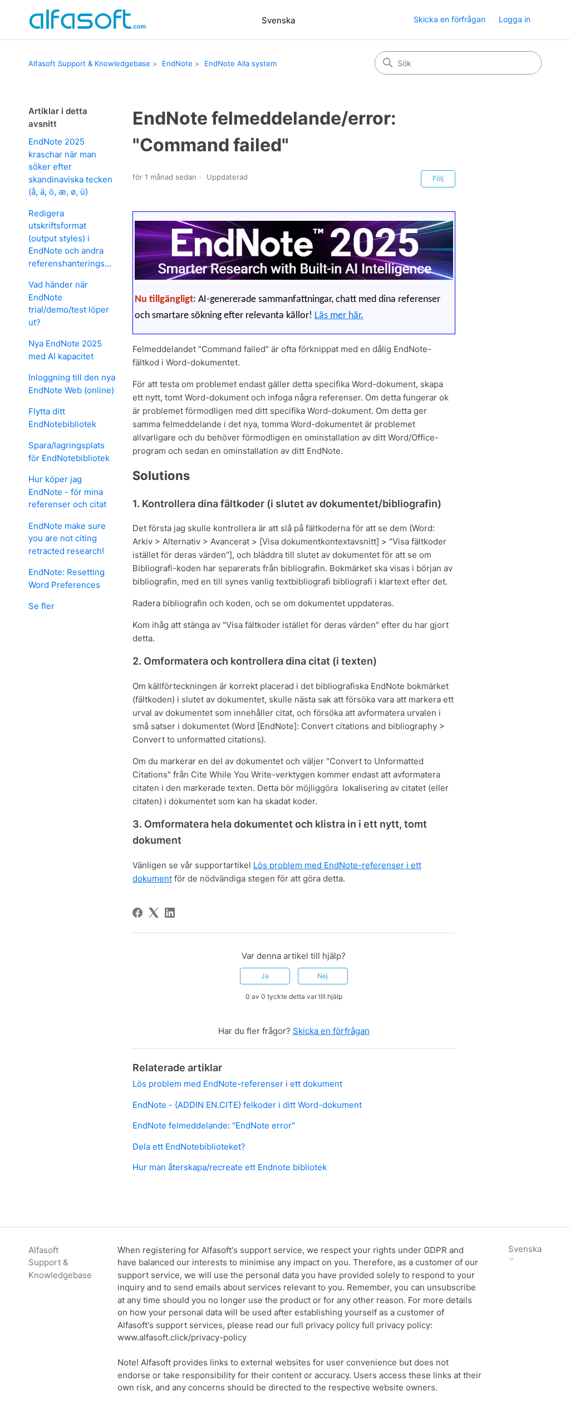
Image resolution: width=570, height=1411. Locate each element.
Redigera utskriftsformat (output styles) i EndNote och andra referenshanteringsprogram (72, 238)
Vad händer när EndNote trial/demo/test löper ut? (68, 303)
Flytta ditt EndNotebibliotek (62, 417)
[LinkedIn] (170, 913)
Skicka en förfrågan (449, 19)
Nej (322, 976)
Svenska (278, 20)
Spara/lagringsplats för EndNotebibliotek (69, 451)
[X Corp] (154, 913)
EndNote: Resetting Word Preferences (66, 578)
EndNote (177, 63)
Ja (265, 976)
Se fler (41, 606)
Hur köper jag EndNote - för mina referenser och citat (67, 491)
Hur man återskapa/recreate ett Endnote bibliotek (229, 1167)
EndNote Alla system (240, 63)
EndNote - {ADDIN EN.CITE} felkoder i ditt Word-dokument (247, 1105)
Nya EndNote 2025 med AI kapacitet (65, 350)
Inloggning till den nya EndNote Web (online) (71, 383)
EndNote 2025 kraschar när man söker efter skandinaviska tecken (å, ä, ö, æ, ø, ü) (70, 166)
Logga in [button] (514, 19)
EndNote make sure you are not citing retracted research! (67, 538)
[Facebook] (137, 913)
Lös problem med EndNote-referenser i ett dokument (237, 1083)
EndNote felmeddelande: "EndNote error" (213, 1125)
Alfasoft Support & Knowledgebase (89, 63)
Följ (438, 178)
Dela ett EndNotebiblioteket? (188, 1146)
